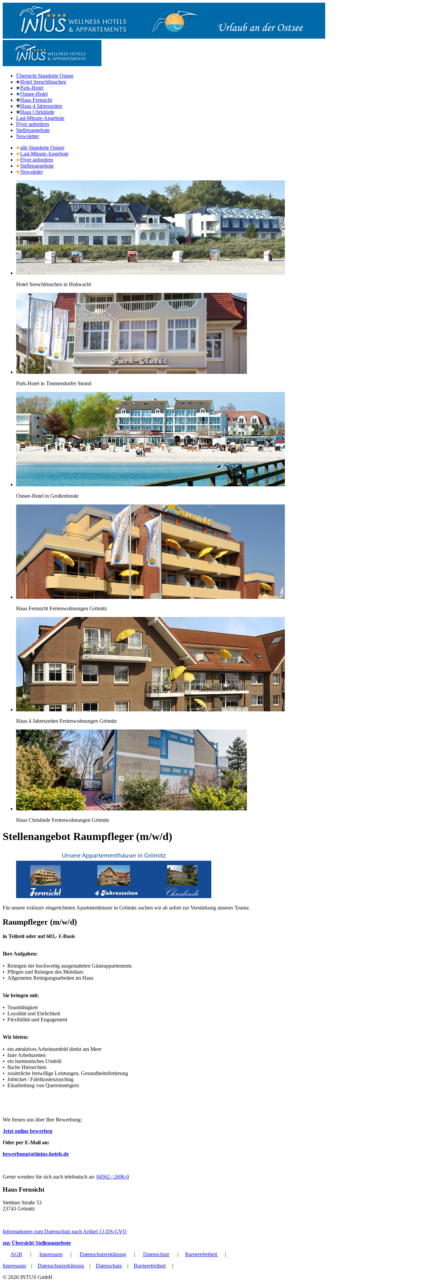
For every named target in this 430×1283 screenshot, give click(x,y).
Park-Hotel (31, 88)
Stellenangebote (33, 130)
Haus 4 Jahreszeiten (41, 106)
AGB (16, 1254)
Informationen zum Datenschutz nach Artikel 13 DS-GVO (65, 1231)
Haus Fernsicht (36, 100)
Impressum (50, 1254)
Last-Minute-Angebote (40, 118)
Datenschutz (156, 1254)
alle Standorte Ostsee (42, 147)
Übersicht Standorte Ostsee (45, 76)
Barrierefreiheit (201, 1254)
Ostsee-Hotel (34, 94)
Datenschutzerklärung (103, 1254)
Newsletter (27, 136)
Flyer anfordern (32, 124)
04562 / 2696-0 (112, 1177)
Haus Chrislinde (37, 112)
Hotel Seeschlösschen (43, 82)
